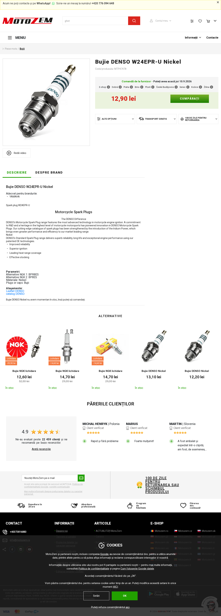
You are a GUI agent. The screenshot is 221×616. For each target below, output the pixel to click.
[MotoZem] (27, 21)
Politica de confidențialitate (94, 568)
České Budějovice (165, 87)
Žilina (206, 87)
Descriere (17, 172)
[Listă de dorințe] (200, 21)
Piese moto (11, 49)
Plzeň (148, 87)
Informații (191, 37)
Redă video (20, 153)
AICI (115, 586)
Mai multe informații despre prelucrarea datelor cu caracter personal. (53, 492)
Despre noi (62, 531)
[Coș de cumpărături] (209, 21)
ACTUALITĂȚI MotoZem (109, 531)
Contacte (212, 37)
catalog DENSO (15, 293)
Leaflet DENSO (15, 291)
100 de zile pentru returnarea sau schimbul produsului (162, 485)
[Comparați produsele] (192, 21)
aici (127, 607)
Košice (194, 87)
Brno (137, 87)
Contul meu (161, 20)
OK (124, 595)
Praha (126, 87)
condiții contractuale (59, 486)
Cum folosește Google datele (137, 568)
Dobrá (115, 87)
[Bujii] (46, 102)
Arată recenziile (41, 449)
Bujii (22, 49)
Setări (96, 595)
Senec (183, 87)
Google (104, 554)
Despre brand (49, 172)
